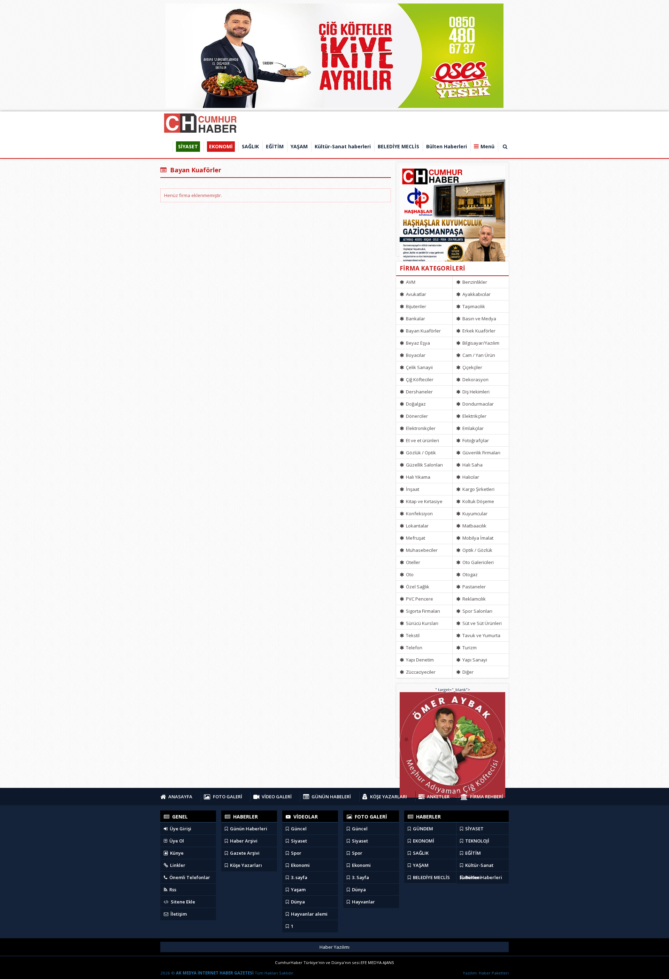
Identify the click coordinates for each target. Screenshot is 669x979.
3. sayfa (298, 877)
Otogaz (469, 574)
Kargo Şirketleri (477, 489)
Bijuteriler (415, 306)
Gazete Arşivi (244, 853)
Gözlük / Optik (420, 452)
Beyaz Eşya (417, 343)
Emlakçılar (472, 428)
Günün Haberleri (248, 828)
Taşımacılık (473, 306)
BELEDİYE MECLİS (431, 877)
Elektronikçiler (420, 428)
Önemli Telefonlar (189, 877)
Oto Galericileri (477, 562)
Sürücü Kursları (421, 623)
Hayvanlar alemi (309, 914)
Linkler (177, 865)
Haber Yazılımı (334, 947)
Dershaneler (419, 392)
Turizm (469, 647)
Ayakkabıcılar (476, 294)
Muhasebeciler (421, 550)
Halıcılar (470, 477)
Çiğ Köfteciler (419, 379)
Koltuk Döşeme (477, 501)
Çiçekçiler (471, 367)
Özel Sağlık (417, 587)
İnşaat (412, 489)
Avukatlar (415, 294)
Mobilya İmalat (477, 538)
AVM (410, 282)
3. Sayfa (360, 877)
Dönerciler (416, 416)
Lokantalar (417, 526)
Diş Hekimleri (475, 392)
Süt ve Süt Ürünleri (481, 623)
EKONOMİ (423, 841)
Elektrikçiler (473, 416)
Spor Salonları (476, 611)
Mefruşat (415, 538)
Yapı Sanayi (474, 660)
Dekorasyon (475, 379)
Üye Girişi (180, 828)
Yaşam (298, 889)
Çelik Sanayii (419, 367)
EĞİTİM (472, 853)
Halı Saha (472, 465)
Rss (172, 889)
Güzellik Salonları (424, 465)
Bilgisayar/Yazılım (480, 343)
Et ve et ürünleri (422, 440)
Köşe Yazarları (245, 865)
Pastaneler (473, 587)
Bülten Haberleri (483, 877)
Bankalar (415, 318)
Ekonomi (300, 865)
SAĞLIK (420, 853)
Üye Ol (176, 841)
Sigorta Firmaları (422, 611)
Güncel (298, 828)
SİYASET (474, 828)
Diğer (467, 672)
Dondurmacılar (477, 404)
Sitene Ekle (182, 902)
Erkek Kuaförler (478, 331)
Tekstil (412, 635)
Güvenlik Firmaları (480, 452)
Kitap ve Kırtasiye (424, 501)
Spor (295, 853)
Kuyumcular (474, 513)
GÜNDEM (422, 828)
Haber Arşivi (243, 841)
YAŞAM (420, 865)
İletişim (178, 914)
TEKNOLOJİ (476, 841)
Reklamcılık (473, 599)
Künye (176, 853)
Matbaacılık (473, 526)
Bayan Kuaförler (423, 331)
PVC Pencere (419, 599)
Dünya (297, 902)
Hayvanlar (363, 902)
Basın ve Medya (478, 318)
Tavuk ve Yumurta (480, 635)
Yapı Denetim (419, 660)
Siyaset (298, 841)
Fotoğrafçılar (475, 440)
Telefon (413, 647)
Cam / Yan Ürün (478, 355)
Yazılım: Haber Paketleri (486, 973)
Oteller (412, 562)
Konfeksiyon (419, 513)
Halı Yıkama (417, 477)
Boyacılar (415, 355)
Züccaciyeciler (420, 672)
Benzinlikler (474, 282)
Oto (409, 574)
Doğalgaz (415, 404)
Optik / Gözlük (476, 550)
